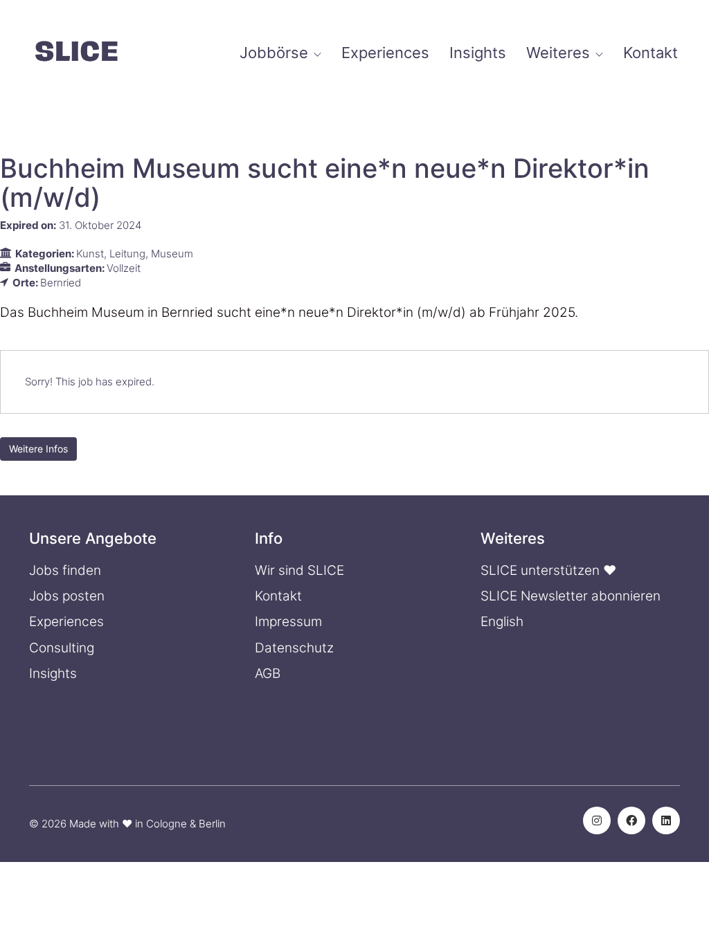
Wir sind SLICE (299, 570)
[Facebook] (631, 820)
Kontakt (278, 596)
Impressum (288, 622)
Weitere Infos (38, 449)
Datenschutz (294, 648)
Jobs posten (67, 596)
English (502, 622)
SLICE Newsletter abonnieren (571, 596)
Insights (53, 673)
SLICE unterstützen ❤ (548, 570)
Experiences (66, 622)
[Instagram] (597, 820)
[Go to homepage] (76, 53)
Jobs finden (65, 570)
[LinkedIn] (666, 820)
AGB (267, 673)
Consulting (61, 648)
